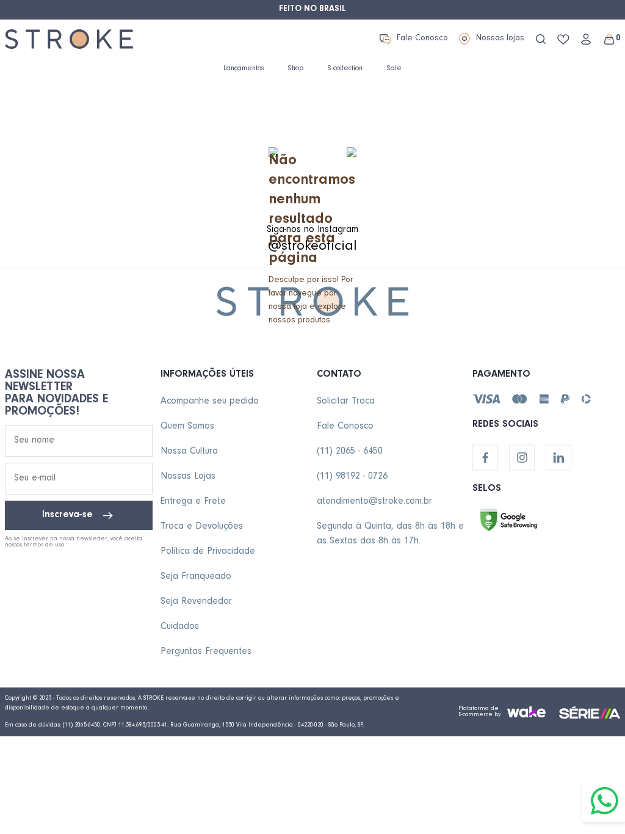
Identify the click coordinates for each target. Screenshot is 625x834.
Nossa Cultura (189, 452)
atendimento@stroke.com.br (374, 502)
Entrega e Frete (193, 502)
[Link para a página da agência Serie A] (589, 712)
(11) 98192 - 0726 (352, 477)
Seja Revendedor (196, 602)
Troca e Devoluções (202, 527)
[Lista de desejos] (563, 39)
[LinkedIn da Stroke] (558, 457)
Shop (295, 69)
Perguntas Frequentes (206, 652)
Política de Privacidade (208, 552)
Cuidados (180, 627)
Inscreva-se (67, 515)
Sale (394, 69)
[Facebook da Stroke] (485, 457)
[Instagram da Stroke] (522, 457)
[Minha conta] (586, 39)
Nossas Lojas (188, 477)
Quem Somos (187, 427)
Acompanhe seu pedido (210, 402)
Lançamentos (243, 69)
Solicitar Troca (346, 402)
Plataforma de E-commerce (478, 712)
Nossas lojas (500, 39)
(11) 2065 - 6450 (350, 452)
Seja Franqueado (196, 577)
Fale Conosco (422, 39)
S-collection (345, 69)
